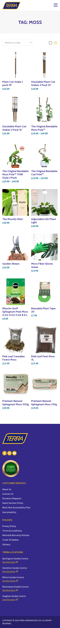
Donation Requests (11, 498)
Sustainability (9, 512)
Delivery (6, 544)
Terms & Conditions (12, 530)
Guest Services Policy (12, 502)
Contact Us (7, 493)
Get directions (8, 562)
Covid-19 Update (10, 539)
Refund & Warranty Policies (15, 535)
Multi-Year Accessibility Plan (16, 507)
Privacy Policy (9, 526)
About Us (6, 489)
